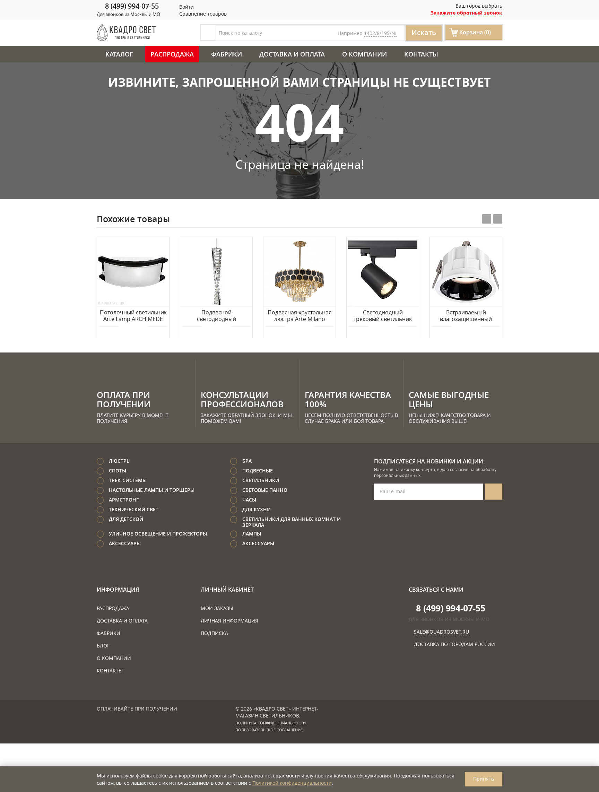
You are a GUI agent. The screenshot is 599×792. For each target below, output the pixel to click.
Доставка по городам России (454, 644)
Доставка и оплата (292, 54)
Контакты (421, 54)
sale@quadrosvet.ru (441, 631)
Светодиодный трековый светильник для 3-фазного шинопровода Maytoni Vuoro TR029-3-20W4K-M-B (382, 316)
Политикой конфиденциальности (292, 783)
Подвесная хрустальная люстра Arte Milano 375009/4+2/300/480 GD (300, 316)
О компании (364, 54)
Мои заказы (217, 608)
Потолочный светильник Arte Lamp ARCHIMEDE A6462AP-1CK (133, 316)
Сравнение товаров (202, 13)
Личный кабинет (227, 589)
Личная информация (229, 620)
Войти (186, 6)
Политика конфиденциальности (270, 723)
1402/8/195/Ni (380, 33)
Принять (483, 778)
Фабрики (226, 54)
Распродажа (172, 54)
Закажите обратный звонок (466, 12)
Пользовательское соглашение (269, 730)
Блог (103, 645)
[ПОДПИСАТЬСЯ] (493, 492)
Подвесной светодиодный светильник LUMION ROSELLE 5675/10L (216, 316)
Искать (423, 32)
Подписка (214, 633)
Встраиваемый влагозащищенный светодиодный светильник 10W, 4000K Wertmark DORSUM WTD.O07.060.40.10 (466, 316)
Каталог (119, 54)
